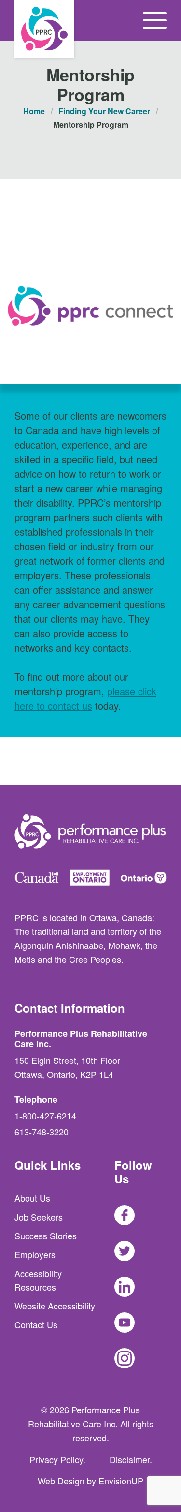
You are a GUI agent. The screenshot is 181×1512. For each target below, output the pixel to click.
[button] (155, 20)
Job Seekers (38, 1216)
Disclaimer (130, 1459)
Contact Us (35, 1324)
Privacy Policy (56, 1459)
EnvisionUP (120, 1480)
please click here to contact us (85, 698)
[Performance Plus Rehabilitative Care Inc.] (44, 29)
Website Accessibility (54, 1305)
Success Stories (45, 1235)
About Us (32, 1198)
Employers (35, 1254)
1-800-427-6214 (45, 1115)
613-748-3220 (41, 1131)
